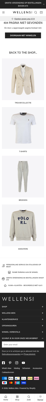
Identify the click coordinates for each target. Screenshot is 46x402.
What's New (6, 368)
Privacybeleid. (30, 354)
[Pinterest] (10, 362)
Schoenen (26, 368)
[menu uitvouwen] (3, 12)
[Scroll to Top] (41, 388)
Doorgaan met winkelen (23, 35)
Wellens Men (14, 388)
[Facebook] (3, 362)
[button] (41, 12)
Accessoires (37, 368)
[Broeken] (23, 176)
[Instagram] (16, 362)
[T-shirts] (23, 128)
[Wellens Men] (22, 12)
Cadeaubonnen (8, 372)
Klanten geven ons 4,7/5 (24, 18)
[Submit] (41, 344)
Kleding (17, 368)
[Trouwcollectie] (23, 79)
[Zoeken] (35, 12)
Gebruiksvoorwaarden (11, 354)
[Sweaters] (23, 225)
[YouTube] (23, 362)
